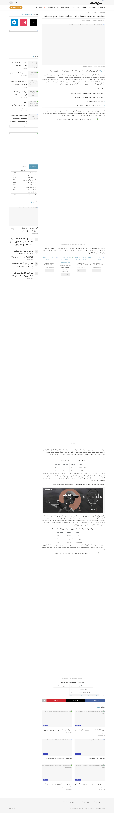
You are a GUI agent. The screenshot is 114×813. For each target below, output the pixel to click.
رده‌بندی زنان (24, 166)
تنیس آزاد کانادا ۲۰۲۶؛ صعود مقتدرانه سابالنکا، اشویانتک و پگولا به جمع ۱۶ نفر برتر (21, 241)
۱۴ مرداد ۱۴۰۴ (101, 789)
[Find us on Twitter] (33, 22)
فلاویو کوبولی (30, 192)
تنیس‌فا (102, 71)
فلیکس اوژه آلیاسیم (28, 180)
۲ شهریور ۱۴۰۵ (23, 75)
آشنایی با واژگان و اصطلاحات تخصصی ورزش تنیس (22, 265)
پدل (78, 7)
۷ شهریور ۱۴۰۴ (101, 735)
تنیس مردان (90, 12)
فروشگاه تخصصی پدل (80, 802)
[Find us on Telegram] (14, 22)
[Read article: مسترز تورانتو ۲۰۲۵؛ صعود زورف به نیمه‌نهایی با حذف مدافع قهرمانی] (90, 772)
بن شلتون (31, 185)
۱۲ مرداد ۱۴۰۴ (68, 789)
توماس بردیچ (79, 695)
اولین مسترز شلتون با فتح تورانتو (95, 102)
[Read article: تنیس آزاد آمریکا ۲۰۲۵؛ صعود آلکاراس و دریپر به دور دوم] (57, 718)
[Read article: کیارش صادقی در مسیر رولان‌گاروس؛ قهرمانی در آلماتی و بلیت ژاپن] (33, 104)
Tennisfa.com (98, 808)
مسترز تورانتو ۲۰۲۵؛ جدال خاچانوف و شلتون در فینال (90, 106)
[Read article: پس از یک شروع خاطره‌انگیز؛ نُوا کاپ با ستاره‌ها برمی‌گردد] (33, 93)
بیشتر (24, 126)
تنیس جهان (93, 7)
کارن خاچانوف (72, 695)
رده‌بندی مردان (33, 166)
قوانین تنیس (60, 7)
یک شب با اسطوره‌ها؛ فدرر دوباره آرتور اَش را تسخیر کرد (22, 274)
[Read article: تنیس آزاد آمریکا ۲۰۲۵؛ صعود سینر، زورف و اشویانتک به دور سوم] (90, 718)
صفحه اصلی (101, 7)
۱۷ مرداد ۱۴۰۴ (101, 761)
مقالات (73, 7)
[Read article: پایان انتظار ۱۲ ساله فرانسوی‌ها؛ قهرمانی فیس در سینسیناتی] (33, 83)
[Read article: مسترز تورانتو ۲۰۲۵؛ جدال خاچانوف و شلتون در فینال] (57, 747)
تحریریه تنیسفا (101, 20)
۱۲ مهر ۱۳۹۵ (94, 20)
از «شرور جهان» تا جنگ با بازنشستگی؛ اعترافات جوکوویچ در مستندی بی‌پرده (22, 254)
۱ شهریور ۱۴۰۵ (23, 97)
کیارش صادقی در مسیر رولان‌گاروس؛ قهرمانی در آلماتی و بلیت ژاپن (19, 105)
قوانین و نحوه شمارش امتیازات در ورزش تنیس (29, 229)
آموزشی (67, 7)
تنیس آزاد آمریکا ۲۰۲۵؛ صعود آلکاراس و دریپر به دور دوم (89, 97)
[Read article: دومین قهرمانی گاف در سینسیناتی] (33, 74)
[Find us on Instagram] (24, 22)
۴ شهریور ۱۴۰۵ (23, 68)
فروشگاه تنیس (39, 7)
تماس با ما (56, 802)
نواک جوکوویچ (30, 187)
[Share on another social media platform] (44, 700)
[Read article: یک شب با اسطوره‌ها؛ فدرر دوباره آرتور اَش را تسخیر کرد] (33, 64)
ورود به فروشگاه (16, 7)
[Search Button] (16, 2)
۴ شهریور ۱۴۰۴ (68, 732)
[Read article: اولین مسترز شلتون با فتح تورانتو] (90, 747)
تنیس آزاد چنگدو (95, 695)
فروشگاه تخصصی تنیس (92, 802)
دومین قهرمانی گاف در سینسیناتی (18, 73)
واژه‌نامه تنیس (51, 7)
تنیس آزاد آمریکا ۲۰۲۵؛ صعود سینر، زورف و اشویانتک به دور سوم (87, 93)
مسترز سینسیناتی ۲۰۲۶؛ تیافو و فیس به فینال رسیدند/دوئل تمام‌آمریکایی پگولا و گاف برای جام (18, 118)
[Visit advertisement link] (73, 500)
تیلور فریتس (31, 195)
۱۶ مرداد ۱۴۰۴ (68, 761)
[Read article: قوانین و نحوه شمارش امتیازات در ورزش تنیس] (23, 216)
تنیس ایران (84, 7)
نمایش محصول (97, 270)
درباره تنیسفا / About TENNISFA (67, 802)
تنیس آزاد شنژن (87, 695)
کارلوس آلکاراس (30, 178)
